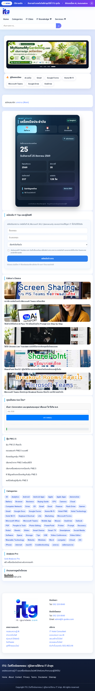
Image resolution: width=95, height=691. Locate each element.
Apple (50, 497)
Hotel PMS (62, 511)
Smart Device (38, 530)
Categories (17, 19)
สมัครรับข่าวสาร (47, 258)
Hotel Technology (78, 511)
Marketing (49, 516)
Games (82, 506)
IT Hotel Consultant (57, 631)
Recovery (82, 526)
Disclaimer (42, 677)
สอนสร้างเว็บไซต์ (55, 638)
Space (19, 535)
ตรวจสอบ (47, 418)
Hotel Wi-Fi (10, 516)
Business (30, 502)
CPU (54, 502)
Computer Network (14, 506)
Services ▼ (60, 19)
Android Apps (39, 497)
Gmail (39, 78)
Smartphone (65, 530)
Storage (29, 535)
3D (7, 497)
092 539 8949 (59, 604)
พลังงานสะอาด (67, 545)
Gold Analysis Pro (12, 559)
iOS (80, 540)
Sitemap (52, 677)
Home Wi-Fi (69, 78)
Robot (8, 530)
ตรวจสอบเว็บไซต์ (55, 642)
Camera (63, 502)
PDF (7, 526)
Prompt (71, 526)
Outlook (79, 521)
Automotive (74, 497)
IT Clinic (29, 19)
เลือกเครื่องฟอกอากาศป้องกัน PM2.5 (21, 468)
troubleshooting (42, 545)
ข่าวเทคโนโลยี (11, 635)
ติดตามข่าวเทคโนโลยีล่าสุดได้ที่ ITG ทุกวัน (36, 3)
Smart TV (52, 530)
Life (39, 516)
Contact (18, 677)
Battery (9, 502)
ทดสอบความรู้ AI (12, 631)
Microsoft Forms (64, 516)
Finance (59, 506)
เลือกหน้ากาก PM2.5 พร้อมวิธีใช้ (19, 462)
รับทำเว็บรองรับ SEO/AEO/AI (61, 646)
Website (31, 540)
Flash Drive (70, 506)
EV (35, 506)
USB (45, 535)
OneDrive (48, 84)
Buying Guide (43, 502)
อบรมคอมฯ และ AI (56, 635)
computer (62, 540)
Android (26, 497)
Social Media (79, 530)
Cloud (72, 502)
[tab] (27, 129)
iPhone (9, 545)
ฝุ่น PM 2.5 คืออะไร (14, 444)
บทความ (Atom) (22, 102)
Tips (38, 535)
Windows (42, 540)
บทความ (56, 545)
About (11, 677)
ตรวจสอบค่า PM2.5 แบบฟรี (17, 450)
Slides (26, 530)
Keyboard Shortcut (26, 516)
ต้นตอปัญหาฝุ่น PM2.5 (15, 456)
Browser (19, 502)
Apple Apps (61, 497)
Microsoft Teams (15, 84)
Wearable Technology (15, 540)
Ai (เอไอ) (28, 78)
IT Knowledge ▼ (44, 19)
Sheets (17, 530)
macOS (29, 545)
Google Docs (19, 511)
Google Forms (53, 78)
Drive (27, 506)
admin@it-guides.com (64, 619)
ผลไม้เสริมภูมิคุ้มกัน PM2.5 (17, 480)
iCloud (72, 540)
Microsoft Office (13, 521)
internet (18, 545)
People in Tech (19, 526)
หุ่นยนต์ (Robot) (12, 638)
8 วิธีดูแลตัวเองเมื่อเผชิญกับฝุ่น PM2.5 (21, 474)
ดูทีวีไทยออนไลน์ (12, 646)
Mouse (57, 521)
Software (9, 535)
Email (41, 506)
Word (51, 540)
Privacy (26, 677)
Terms (34, 677)
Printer (61, 526)
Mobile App (46, 521)
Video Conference (58, 535)
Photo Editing (35, 526)
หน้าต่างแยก (69, 139)
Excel (50, 506)
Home (6, 19)
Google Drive (33, 84)
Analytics (15, 497)
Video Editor (75, 535)
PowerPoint (49, 526)
